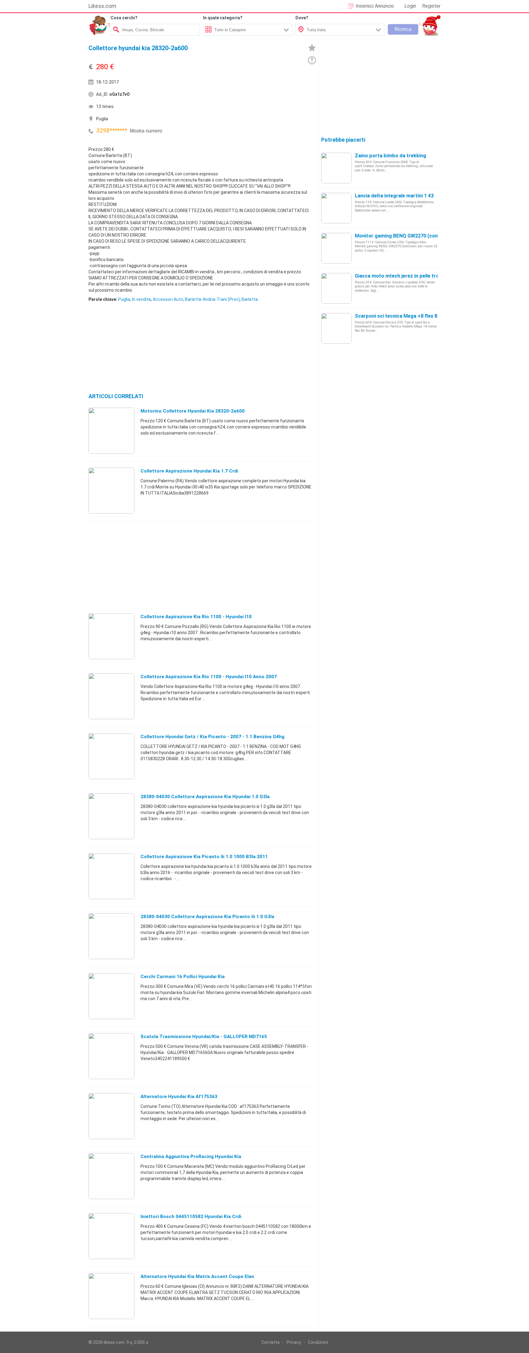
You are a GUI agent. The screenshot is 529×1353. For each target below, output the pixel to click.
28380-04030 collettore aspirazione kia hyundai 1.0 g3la (205, 796)
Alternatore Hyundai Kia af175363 (179, 1096)
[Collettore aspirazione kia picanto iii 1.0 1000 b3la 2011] (111, 875)
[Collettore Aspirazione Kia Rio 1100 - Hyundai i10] (111, 636)
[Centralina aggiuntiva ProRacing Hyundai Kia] (111, 1175)
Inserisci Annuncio (375, 6)
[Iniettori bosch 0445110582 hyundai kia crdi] (111, 1235)
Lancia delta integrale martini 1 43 (394, 196)
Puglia (124, 299)
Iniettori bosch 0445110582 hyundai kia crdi (191, 1216)
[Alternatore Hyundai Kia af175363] (111, 1115)
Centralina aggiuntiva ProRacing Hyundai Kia (191, 1156)
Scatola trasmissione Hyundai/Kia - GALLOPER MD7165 (204, 1036)
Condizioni (318, 1342)
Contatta (270, 1342)
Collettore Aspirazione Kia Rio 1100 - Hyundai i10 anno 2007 (209, 676)
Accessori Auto (168, 299)
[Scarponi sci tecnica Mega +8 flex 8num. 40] (336, 328)
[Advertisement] (257, 96)
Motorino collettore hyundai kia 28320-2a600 (193, 411)
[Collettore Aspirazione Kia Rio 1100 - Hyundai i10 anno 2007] (111, 695)
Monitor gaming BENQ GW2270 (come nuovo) (407, 236)
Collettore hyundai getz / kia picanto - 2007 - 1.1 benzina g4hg (212, 736)
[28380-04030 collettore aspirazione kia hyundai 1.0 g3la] (111, 815)
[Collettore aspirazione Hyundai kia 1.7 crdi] (111, 490)
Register (431, 6)
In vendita (141, 299)
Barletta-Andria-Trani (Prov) (212, 299)
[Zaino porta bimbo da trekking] (336, 167)
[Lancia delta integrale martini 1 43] (336, 207)
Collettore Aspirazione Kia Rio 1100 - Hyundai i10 (196, 616)
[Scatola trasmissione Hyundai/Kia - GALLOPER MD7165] (111, 1055)
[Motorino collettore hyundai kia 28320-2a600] (111, 430)
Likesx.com (102, 6)
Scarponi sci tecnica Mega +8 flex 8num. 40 (405, 316)
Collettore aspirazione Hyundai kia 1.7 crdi (189, 471)
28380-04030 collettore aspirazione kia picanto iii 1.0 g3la (207, 916)
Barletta (250, 299)
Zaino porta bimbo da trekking (390, 156)
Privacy (294, 1342)
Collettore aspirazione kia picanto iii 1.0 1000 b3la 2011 (204, 856)
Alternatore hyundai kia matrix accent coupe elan (197, 1276)
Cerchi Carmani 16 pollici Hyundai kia (183, 976)
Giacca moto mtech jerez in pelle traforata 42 (407, 276)
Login (410, 6)
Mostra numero (146, 130)
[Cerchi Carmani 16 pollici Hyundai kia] (111, 995)
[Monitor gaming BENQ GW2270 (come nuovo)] (336, 247)
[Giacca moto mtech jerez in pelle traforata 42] (336, 288)
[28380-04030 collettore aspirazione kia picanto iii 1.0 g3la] (111, 935)
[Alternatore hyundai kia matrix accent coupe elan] (111, 1295)
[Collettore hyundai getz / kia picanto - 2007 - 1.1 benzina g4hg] (111, 755)
